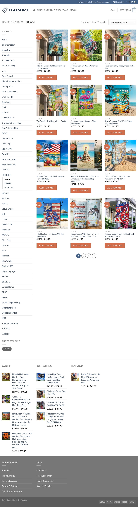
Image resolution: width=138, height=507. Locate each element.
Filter (6, 349)
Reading (8, 183)
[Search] (34, 10)
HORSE (5, 198)
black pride (7, 86)
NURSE (5, 245)
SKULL (5, 276)
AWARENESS (8, 60)
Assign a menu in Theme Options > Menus (94, 2)
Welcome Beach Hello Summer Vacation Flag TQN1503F (117, 177)
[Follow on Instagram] (129, 2)
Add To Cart (46, 77)
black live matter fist (11, 81)
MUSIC (5, 234)
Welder (5, 333)
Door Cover (7, 138)
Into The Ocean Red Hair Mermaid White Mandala (51, 67)
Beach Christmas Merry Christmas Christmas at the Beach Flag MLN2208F (84, 178)
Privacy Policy (8, 475)
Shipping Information (12, 491)
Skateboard (9, 187)
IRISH (4, 203)
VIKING (6, 328)
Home (5, 22)
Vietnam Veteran (10, 323)
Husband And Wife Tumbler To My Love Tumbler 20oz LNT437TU (84, 235)
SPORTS (6, 281)
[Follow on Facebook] (127, 2)
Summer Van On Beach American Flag (84, 67)
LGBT (4, 219)
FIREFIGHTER (8, 164)
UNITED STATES (9, 312)
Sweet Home (8, 286)
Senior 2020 (7, 266)
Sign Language (8, 271)
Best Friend (7, 76)
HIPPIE (5, 169)
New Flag (6, 240)
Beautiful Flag (8, 65)
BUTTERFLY (7, 96)
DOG (4, 133)
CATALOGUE (8, 117)
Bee (4, 70)
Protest (5, 255)
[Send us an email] (134, 2)
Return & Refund (10, 486)
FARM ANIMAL (9, 159)
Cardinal (6, 102)
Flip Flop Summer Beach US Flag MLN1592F (50, 235)
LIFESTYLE (7, 224)
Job (3, 214)
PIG (4, 250)
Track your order (44, 475)
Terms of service (9, 480)
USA (4, 318)
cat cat (5, 112)
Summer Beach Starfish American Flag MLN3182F (50, 177)
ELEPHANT (7, 149)
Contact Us (42, 470)
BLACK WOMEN (10, 91)
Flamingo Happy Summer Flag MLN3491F (83, 122)
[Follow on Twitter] (132, 2)
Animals (6, 55)
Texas (4, 297)
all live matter (8, 44)
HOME (5, 193)
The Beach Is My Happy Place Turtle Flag (119, 67)
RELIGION (7, 260)
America (6, 50)
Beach (7, 179)
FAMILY (5, 154)
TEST (4, 292)
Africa (5, 39)
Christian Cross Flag (11, 122)
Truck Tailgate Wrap (11, 302)
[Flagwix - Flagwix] (15, 10)
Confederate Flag (10, 128)
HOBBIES (18, 22)
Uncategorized (9, 307)
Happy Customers (45, 480)
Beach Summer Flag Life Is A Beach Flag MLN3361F (119, 122)
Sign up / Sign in (44, 486)
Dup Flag (6, 143)
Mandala (6, 229)
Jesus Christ (7, 208)
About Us (6, 470)
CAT (4, 107)
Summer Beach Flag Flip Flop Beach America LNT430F (119, 235)
